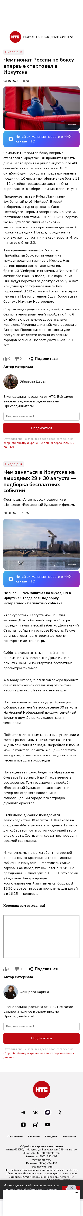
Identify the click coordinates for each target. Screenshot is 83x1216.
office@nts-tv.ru (51, 1153)
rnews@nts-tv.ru (41, 1160)
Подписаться (41, 428)
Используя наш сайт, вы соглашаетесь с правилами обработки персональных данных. (31, 1189)
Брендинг (51, 1136)
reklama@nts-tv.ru (42, 1166)
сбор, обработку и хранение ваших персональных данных (38, 445)
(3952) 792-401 (32, 1153)
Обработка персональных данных (41, 1146)
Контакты (69, 1136)
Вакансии (34, 1136)
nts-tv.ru (73, 1170)
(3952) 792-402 (48, 1156)
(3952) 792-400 (48, 1163)
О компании (15, 1136)
